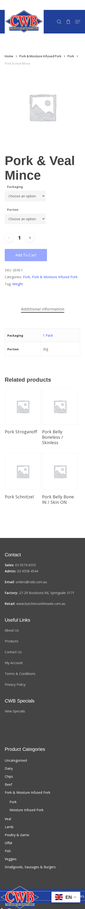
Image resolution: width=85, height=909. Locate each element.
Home (9, 56)
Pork (71, 56)
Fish (8, 851)
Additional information (42, 309)
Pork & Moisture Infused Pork (40, 56)
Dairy (9, 768)
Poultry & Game (17, 835)
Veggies (11, 859)
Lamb (9, 827)
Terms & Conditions (20, 673)
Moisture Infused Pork (26, 810)
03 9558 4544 (27, 571)
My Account (14, 663)
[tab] (42, 309)
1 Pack (48, 335)
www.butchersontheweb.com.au (40, 603)
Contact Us (13, 652)
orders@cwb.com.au (31, 582)
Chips (9, 776)
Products (11, 641)
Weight (17, 284)
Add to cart (25, 255)
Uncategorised (16, 760)
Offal (8, 843)
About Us (12, 630)
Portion (12, 210)
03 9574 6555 (25, 565)
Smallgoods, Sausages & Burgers (30, 867)
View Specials (15, 711)
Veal (8, 819)
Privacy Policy (15, 684)
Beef (8, 784)
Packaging (15, 187)
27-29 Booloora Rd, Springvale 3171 (46, 593)
